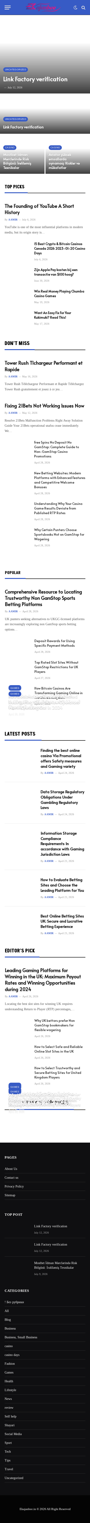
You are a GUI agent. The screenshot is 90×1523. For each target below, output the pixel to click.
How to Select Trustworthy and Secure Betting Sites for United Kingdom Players (57, 1072)
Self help (10, 1416)
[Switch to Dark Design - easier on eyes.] (75, 8)
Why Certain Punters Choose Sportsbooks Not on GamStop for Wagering (59, 534)
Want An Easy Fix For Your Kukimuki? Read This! (52, 315)
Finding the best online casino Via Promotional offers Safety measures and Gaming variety (61, 758)
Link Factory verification (35, 79)
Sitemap (10, 1195)
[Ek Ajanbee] (43, 7)
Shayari (10, 1425)
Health (9, 1381)
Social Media (13, 1434)
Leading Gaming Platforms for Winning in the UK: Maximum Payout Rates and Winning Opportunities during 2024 (43, 979)
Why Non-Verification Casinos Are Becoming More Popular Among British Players (43, 1100)
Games (9, 1372)
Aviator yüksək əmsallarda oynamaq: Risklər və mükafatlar (64, 161)
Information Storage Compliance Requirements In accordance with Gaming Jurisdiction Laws (62, 843)
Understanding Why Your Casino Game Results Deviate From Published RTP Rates (58, 508)
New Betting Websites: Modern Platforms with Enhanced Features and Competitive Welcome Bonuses (59, 480)
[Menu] (8, 7)
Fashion (10, 1363)
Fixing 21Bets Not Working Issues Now (44, 405)
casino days (12, 1355)
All (7, 1311)
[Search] (83, 7)
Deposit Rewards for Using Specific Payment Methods (54, 643)
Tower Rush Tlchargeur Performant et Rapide (44, 366)
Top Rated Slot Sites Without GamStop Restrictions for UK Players (56, 667)
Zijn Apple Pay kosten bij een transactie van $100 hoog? (56, 272)
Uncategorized (14, 1478)
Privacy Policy (14, 1186)
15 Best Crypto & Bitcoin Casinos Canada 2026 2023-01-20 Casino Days (59, 248)
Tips (7, 1460)
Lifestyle (10, 1390)
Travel (9, 1469)
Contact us (11, 1177)
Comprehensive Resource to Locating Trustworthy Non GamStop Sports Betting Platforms (43, 597)
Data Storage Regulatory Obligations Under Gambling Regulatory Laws (62, 799)
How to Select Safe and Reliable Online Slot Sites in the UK (58, 1049)
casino (9, 1346)
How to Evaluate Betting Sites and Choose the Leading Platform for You (62, 885)
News (8, 1399)
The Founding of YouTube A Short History (39, 209)
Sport (8, 1443)
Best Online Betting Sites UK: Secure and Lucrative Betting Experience (62, 921)
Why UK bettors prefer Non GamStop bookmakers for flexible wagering (54, 1025)
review (9, 1407)
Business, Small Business (21, 1337)
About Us (11, 1169)
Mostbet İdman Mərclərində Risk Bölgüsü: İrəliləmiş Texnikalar (17, 161)
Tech (8, 1451)
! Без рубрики (14, 1302)
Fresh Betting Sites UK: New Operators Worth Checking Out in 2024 (44, 704)
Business (10, 1328)
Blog (8, 1319)
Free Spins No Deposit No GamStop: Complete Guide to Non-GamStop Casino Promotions (56, 449)
